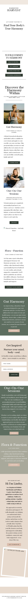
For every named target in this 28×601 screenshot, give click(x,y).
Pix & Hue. (19, 597)
